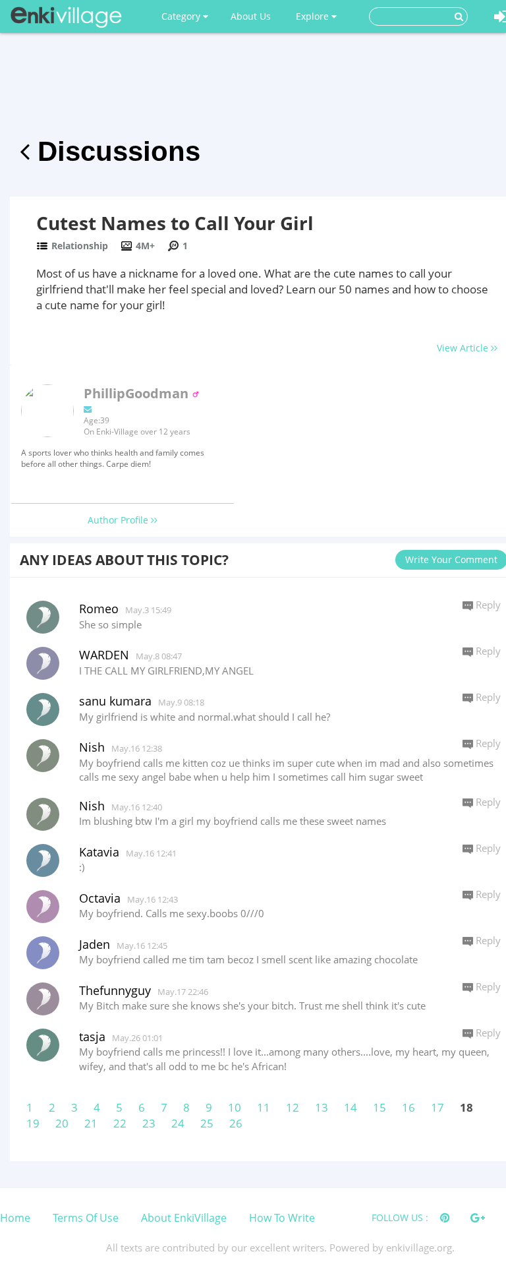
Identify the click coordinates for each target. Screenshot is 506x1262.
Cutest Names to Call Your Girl (175, 222)
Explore (313, 16)
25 (206, 1123)
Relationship (79, 245)
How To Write (282, 1218)
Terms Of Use (86, 1218)
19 (33, 1123)
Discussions (115, 151)
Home (15, 1218)
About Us (251, 16)
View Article (464, 348)
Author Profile (119, 520)
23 (148, 1123)
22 (119, 1123)
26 (235, 1123)
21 (91, 1123)
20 (62, 1123)
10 (234, 1107)
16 (408, 1107)
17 (437, 1107)
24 (177, 1123)
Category (182, 16)
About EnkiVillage (184, 1218)
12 (292, 1107)
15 (379, 1107)
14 (350, 1107)
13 (321, 1107)
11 (263, 1107)
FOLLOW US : (400, 1217)
